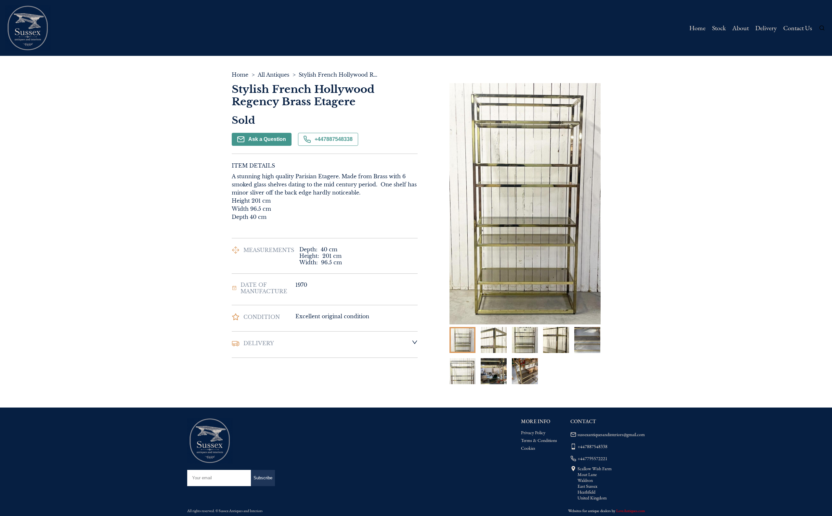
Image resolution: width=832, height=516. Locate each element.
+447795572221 (592, 458)
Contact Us (797, 28)
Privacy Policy (533, 432)
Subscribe (263, 477)
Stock (719, 28)
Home (697, 28)
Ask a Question (267, 139)
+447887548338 (334, 139)
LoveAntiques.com (630, 510)
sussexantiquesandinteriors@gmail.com (611, 434)
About (740, 28)
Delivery (766, 28)
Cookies (528, 448)
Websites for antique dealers (589, 510)
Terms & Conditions (539, 440)
